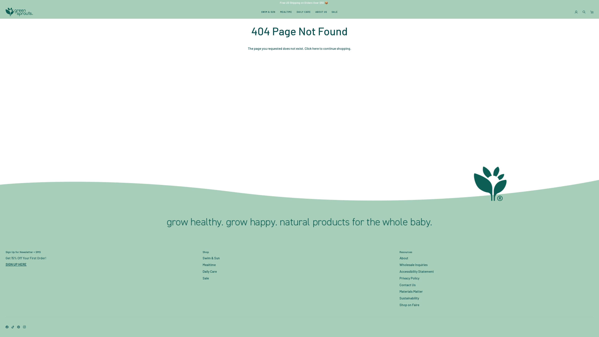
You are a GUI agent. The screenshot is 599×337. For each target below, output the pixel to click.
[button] (268, 12)
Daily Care (210, 271)
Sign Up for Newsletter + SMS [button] (23, 252)
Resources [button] (405, 252)
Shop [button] (206, 252)
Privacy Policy (409, 278)
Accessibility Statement (416, 271)
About (403, 258)
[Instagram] (24, 327)
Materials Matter (411, 291)
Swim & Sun (211, 258)
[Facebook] (7, 327)
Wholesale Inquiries (413, 265)
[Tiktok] (13, 327)
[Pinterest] (18, 327)
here (315, 48)
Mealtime (209, 265)
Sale (206, 278)
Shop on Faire (409, 305)
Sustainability (409, 298)
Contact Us (407, 285)
